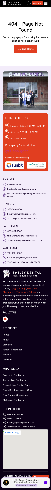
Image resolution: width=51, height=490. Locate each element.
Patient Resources (12, 349)
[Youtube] (5, 319)
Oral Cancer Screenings (15, 395)
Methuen (32, 288)
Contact (7, 359)
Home (6, 334)
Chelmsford (9, 292)
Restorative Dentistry (14, 380)
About (6, 339)
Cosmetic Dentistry (13, 375)
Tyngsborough (18, 288)
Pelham (32, 292)
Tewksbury (22, 292)
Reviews (7, 354)
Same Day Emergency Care (17, 390)
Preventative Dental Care (16, 385)
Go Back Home (26, 48)
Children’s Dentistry (13, 400)
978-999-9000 (17, 152)
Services (7, 344)
